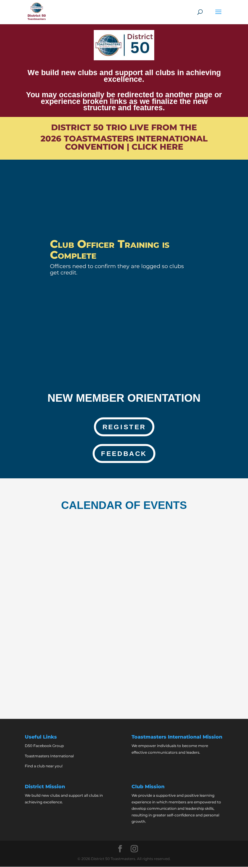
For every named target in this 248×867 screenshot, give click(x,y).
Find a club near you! (44, 766)
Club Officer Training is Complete (109, 249)
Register (124, 426)
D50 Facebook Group (44, 745)
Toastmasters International (49, 756)
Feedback (124, 453)
